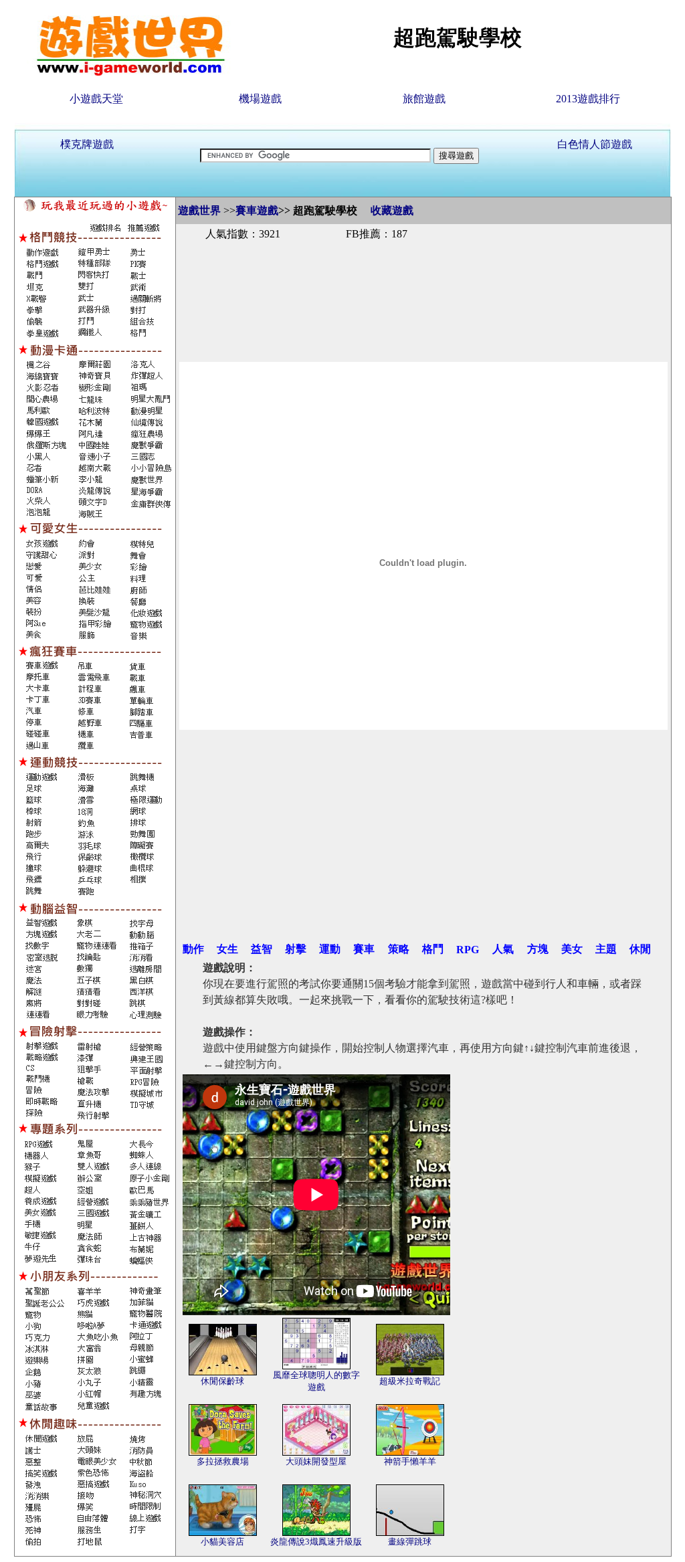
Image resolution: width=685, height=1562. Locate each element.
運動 (329, 949)
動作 (193, 949)
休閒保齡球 (222, 1381)
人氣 (503, 949)
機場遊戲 (260, 98)
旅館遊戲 (424, 98)
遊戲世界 (199, 210)
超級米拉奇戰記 (409, 1381)
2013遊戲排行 (588, 98)
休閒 (640, 949)
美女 (572, 949)
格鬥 (433, 949)
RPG (467, 949)
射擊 (295, 949)
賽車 (364, 949)
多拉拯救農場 (223, 1461)
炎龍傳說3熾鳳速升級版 (316, 1542)
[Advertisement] (423, 286)
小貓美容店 (222, 1542)
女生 (227, 949)
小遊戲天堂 (96, 98)
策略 (398, 949)
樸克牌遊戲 (87, 144)
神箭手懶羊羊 (410, 1461)
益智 (261, 949)
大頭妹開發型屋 (316, 1461)
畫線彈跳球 (409, 1542)
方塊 (538, 949)
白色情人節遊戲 (594, 144)
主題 (606, 949)
